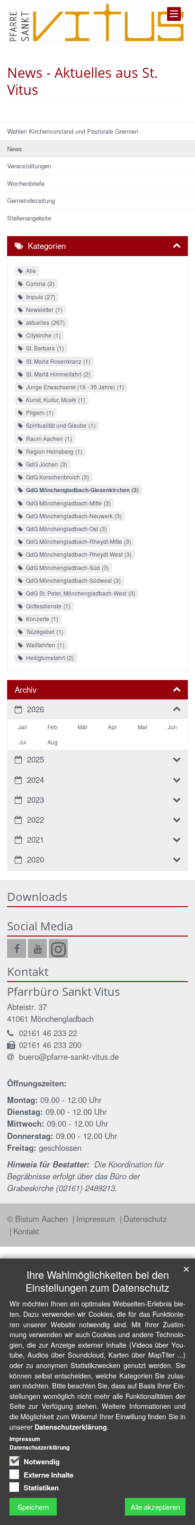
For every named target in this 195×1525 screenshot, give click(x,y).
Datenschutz (145, 1218)
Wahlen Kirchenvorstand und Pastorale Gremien (72, 131)
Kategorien (47, 245)
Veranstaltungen (29, 165)
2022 (35, 819)
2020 (35, 859)
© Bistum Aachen (38, 1218)
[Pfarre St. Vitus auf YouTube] (37, 948)
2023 (35, 799)
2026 (35, 709)
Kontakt (26, 1231)
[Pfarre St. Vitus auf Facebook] (16, 948)
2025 (35, 759)
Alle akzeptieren (155, 1507)
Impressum (96, 1218)
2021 (35, 839)
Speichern (33, 1507)
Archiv (25, 689)
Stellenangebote (29, 217)
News (14, 148)
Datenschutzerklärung (71, 1427)
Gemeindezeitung (31, 200)
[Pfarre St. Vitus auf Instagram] (58, 948)
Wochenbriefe (25, 183)
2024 (35, 779)
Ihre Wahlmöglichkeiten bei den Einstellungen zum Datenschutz (97, 1281)
